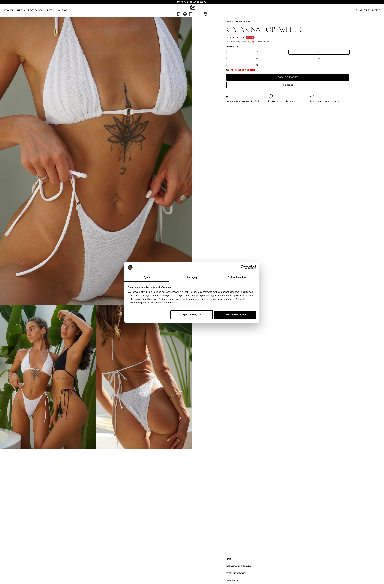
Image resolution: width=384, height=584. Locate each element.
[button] (358, 10)
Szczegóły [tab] (192, 277)
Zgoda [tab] (147, 277)
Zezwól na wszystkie (235, 314)
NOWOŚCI (8, 10)
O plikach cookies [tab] (237, 277)
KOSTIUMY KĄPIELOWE (58, 10)
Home (228, 21)
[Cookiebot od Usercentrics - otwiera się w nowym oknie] (243, 267)
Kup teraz (288, 85)
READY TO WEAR (36, 10)
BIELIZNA (20, 10)
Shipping (250, 42)
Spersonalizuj (190, 314)
